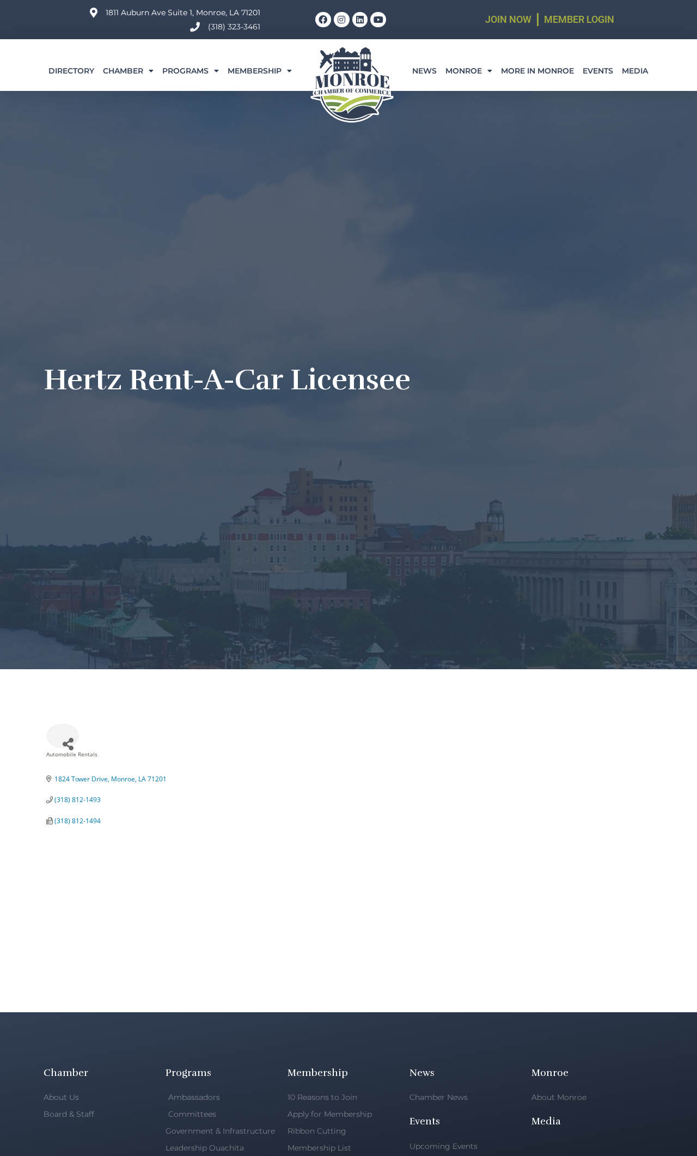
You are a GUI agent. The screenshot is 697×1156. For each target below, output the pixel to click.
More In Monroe (537, 71)
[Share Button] (62, 736)
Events (598, 71)
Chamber (123, 71)
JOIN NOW (508, 19)
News (424, 71)
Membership (255, 71)
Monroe (463, 71)
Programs (185, 71)
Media (635, 71)
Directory (71, 71)
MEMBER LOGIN (579, 19)
